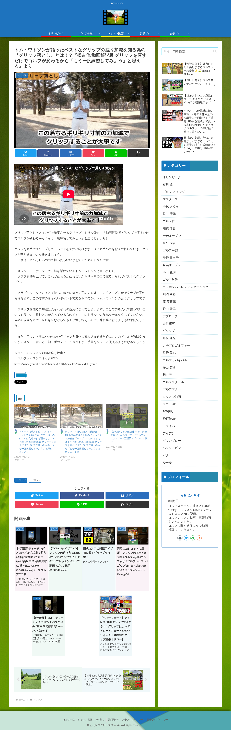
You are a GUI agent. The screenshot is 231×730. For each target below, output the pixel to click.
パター (167, 455)
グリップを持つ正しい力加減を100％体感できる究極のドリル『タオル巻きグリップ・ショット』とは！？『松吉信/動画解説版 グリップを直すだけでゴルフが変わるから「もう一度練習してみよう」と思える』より (83, 442)
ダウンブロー (172, 440)
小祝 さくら (171, 206)
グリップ (22, 480)
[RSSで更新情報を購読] (199, 537)
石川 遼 (168, 184)
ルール (167, 462)
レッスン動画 (172, 396)
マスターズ (170, 199)
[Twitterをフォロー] (186, 537)
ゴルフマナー (172, 389)
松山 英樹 (169, 367)
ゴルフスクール (173, 382)
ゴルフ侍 (169, 221)
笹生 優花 (169, 214)
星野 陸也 (169, 353)
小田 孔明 (169, 272)
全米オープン (172, 235)
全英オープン (172, 265)
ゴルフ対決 (170, 279)
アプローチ (170, 316)
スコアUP (169, 404)
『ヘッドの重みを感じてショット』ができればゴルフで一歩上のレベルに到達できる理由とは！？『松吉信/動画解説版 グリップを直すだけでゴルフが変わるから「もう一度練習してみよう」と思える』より (37, 442)
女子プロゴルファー (132, 719)
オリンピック (172, 177)
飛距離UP (169, 418)
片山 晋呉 (169, 309)
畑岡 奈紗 (169, 294)
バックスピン (172, 448)
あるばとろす (190, 495)
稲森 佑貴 (169, 228)
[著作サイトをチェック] (179, 537)
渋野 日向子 (171, 257)
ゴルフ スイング (174, 192)
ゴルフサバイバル (175, 360)
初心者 (167, 375)
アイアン (169, 433)
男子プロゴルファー (176, 345)
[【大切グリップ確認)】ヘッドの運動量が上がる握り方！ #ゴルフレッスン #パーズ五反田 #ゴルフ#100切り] (127, 416)
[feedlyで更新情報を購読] (192, 537)
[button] (138, 153)
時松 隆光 (169, 338)
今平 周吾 (169, 243)
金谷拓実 (169, 323)
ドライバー (170, 426)
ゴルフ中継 (170, 250)
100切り (168, 411)
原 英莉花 (169, 301)
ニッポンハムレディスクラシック (185, 287)
